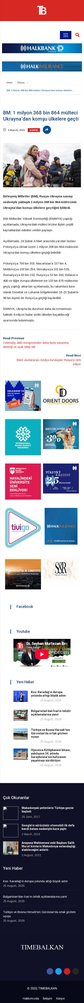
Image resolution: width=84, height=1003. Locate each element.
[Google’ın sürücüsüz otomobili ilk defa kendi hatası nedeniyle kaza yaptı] (10, 830)
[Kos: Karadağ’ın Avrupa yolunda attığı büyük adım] (20, 696)
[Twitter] (58, 971)
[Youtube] (67, 971)
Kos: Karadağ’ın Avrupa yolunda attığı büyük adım (48, 694)
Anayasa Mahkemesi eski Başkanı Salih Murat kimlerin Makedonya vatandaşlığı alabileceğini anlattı (48, 846)
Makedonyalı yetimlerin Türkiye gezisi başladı (48, 810)
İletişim (47, 998)
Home (9, 82)
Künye (60, 998)
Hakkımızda (31, 998)
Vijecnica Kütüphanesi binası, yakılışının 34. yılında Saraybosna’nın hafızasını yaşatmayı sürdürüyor (51, 755)
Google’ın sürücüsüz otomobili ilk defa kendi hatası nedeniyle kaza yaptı (48, 827)
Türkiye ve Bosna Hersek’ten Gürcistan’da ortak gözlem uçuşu (50, 733)
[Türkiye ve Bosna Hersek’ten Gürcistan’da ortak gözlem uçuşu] (20, 734)
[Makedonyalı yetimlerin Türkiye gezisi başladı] (10, 813)
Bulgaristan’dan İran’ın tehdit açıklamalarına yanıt (51, 713)
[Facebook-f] (50, 971)
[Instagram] (75, 971)
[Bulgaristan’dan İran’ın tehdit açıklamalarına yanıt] (20, 715)
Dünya (20, 82)
